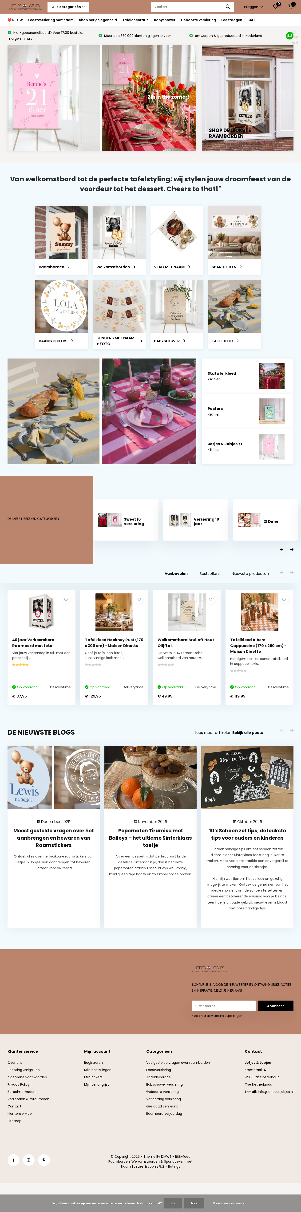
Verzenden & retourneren (28, 1099)
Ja (173, 1203)
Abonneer (275, 1006)
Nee (194, 1203)
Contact (14, 1106)
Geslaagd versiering (162, 1106)
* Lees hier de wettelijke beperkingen (217, 1016)
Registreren (93, 1062)
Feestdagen (231, 20)
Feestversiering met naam (51, 20)
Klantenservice (20, 1113)
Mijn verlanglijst (96, 1084)
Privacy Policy (19, 1084)
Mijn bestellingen (97, 1070)
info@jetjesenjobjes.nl (275, 1091)
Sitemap (14, 1120)
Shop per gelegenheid (98, 20)
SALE (251, 20)
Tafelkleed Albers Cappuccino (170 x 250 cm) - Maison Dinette (258, 645)
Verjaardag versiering (163, 1099)
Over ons (15, 1062)
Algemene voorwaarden (27, 1077)
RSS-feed (182, 1156)
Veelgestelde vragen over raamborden (178, 1062)
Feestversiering (158, 1070)
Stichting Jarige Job (24, 1070)
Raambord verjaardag (164, 1113)
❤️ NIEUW (15, 20)
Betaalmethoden (22, 1091)
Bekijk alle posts (247, 732)
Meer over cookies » (228, 1203)
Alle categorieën (66, 6)
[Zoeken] (228, 7)
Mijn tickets (93, 1077)
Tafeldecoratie (135, 20)
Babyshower (164, 20)
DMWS (166, 1156)
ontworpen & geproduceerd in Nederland (137, 35)
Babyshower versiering (164, 1084)
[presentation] (281, 549)
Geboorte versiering (198, 20)
